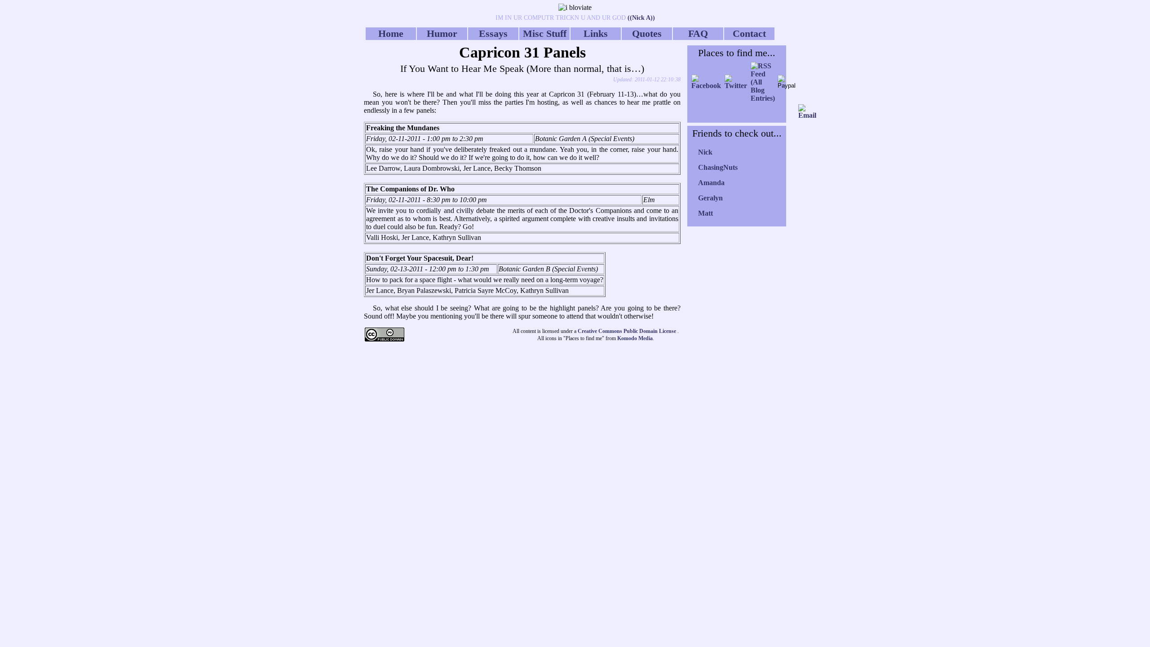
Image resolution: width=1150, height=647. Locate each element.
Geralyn (710, 198)
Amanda (711, 182)
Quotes (647, 33)
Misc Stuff (544, 33)
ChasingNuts (718, 167)
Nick (705, 152)
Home (390, 33)
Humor (442, 33)
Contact (749, 33)
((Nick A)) (640, 17)
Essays (493, 33)
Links (596, 33)
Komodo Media (635, 338)
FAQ (698, 33)
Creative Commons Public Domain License (627, 331)
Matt (705, 213)
